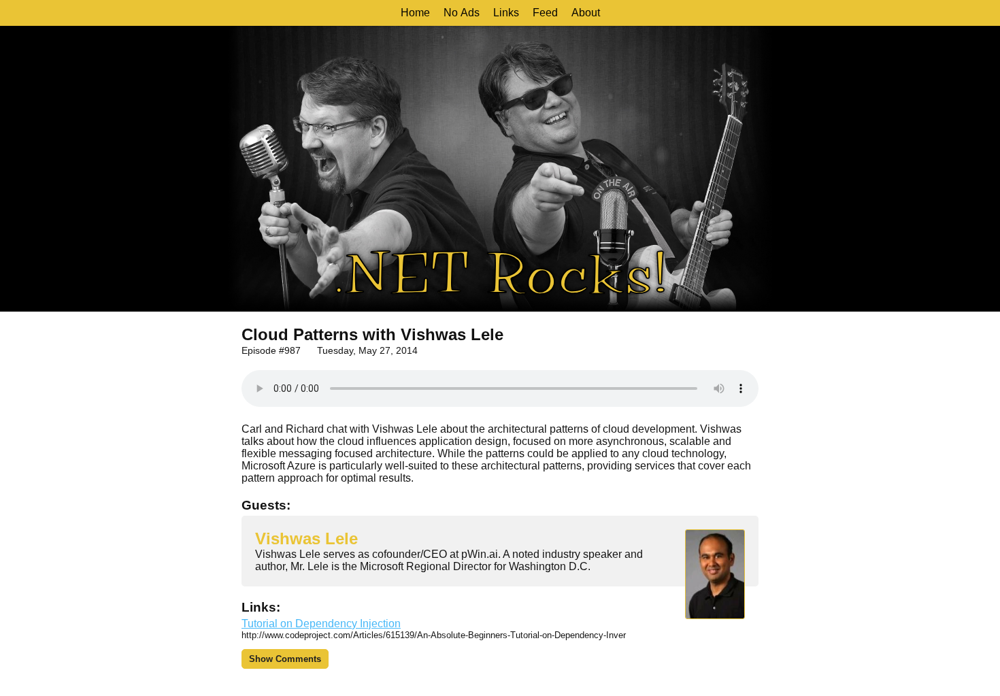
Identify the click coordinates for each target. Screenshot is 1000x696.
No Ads (462, 12)
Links (506, 12)
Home (415, 12)
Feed (545, 12)
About (585, 12)
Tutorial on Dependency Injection (321, 623)
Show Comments (285, 659)
